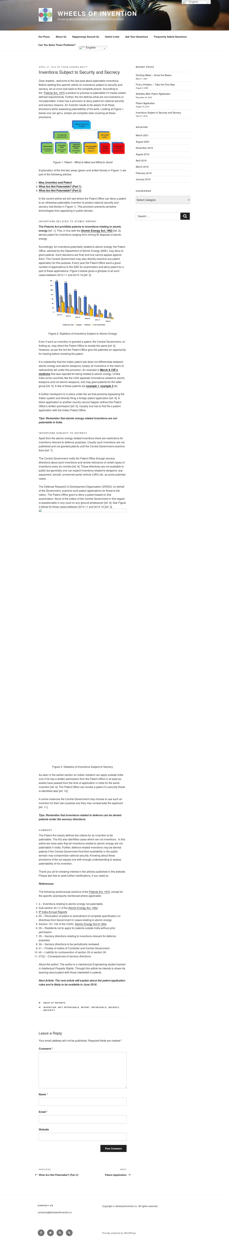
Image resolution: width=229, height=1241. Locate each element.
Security (49, 1010)
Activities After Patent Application (153, 93)
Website (44, 1129)
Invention (49, 1007)
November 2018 (144, 147)
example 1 (92, 386)
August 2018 (142, 154)
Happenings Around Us (85, 36)
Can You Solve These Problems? (57, 45)
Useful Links (112, 36)
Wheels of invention (97, 13)
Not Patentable (68, 1007)
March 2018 (142, 166)
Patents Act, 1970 (54, 93)
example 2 (106, 386)
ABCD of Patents (54, 1002)
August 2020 (142, 141)
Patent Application (145, 103)
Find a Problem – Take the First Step (155, 84)
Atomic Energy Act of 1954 (90, 924)
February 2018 (144, 173)
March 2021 (142, 135)
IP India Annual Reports (53, 912)
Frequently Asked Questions (170, 36)
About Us (61, 36)
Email (43, 1112)
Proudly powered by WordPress (119, 1233)
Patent (85, 1007)
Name (43, 1094)
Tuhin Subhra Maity (74, 67)
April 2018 (141, 160)
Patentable (99, 1007)
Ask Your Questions (136, 36)
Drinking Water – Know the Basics (153, 75)
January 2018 (143, 179)
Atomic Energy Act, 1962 (96, 230)
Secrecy (113, 1007)
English (90, 47)
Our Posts (44, 36)
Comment (46, 1049)
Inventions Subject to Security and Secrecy (158, 112)
